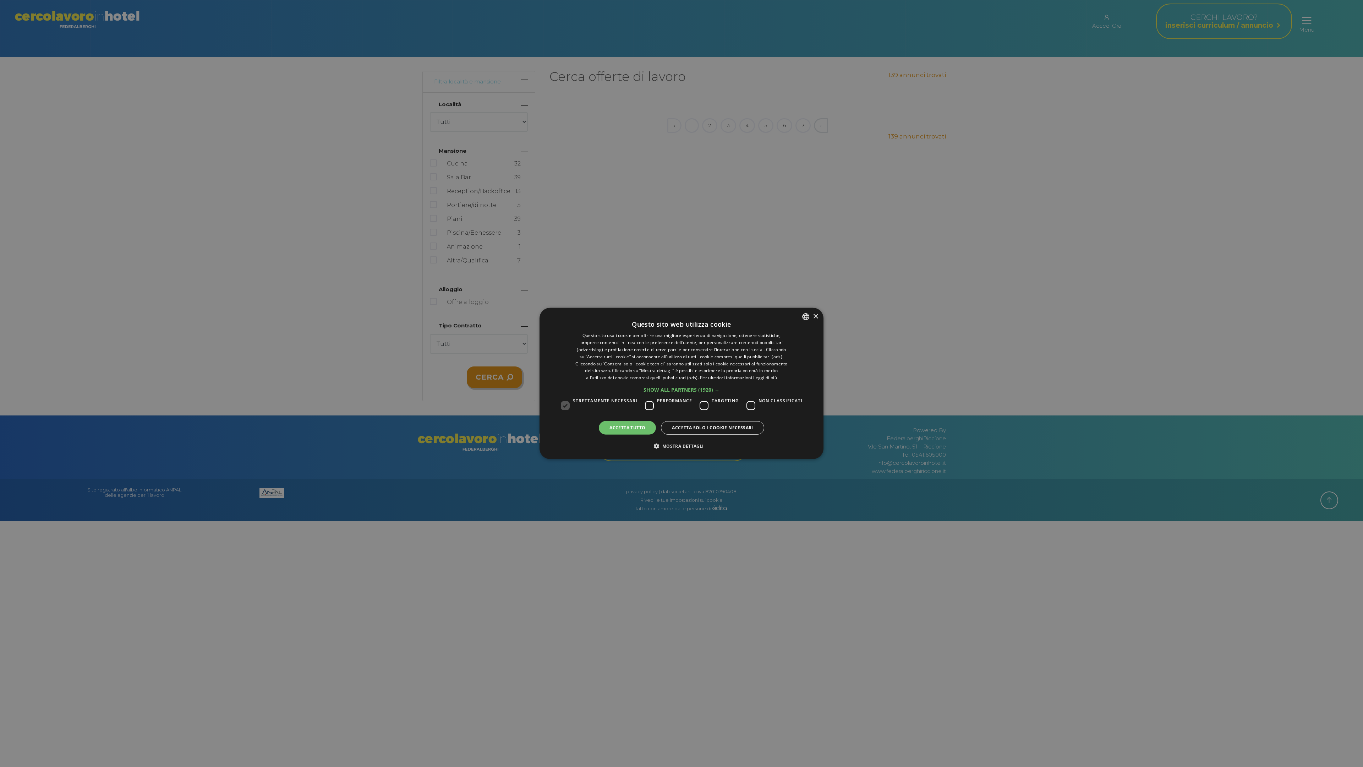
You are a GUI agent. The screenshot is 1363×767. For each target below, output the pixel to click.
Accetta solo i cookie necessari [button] (712, 428)
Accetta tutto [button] (627, 428)
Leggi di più (765, 378)
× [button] (815, 316)
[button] (681, 390)
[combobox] (805, 316)
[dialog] (681, 383)
